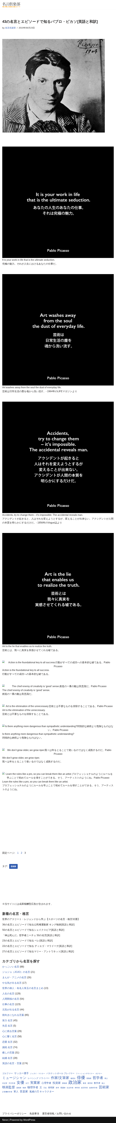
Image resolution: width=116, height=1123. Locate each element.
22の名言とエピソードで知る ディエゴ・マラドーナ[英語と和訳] (37, 946)
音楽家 (24, 1091)
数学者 (97, 1083)
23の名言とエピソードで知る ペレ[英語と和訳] (27, 940)
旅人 (103, 1083)
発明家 (51, 1087)
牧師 (24, 1088)
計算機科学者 (7, 1092)
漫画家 (18, 1088)
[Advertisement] (58, 821)
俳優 (81, 1078)
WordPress (29, 1120)
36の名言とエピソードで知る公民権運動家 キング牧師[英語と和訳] (38, 924)
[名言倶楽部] (11, 5)
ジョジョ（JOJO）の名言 (16, 972)
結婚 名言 (7, 1058)
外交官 (4, 1083)
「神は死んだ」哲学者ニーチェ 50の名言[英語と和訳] (31, 935)
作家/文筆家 (60, 1078)
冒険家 (88, 1078)
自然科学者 (93, 1088)
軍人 (16, 1091)
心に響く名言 (9, 1036)
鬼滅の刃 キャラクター (41, 1091)
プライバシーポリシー (14, 1113)
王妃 (45, 1088)
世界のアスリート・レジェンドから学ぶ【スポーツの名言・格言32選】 (41, 919)
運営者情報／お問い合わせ (56, 1113)
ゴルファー (7, 1073)
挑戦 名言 (7, 1047)
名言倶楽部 (10, 28)
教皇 (84, 1083)
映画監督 (8, 1087)
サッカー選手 (21, 1073)
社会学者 (70, 1088)
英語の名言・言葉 (12, 1063)
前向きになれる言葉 (13, 1015)
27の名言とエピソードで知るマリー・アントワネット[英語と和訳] (38, 951)
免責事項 (34, 1113)
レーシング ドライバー (39, 1078)
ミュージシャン (14, 1078)
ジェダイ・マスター (37, 1073)
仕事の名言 (8, 1004)
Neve (5, 1120)
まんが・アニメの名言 (14, 977)
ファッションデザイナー (85, 1073)
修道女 (73, 1078)
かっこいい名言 (10, 966)
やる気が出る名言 (12, 983)
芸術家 (13, 866)
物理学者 (32, 1087)
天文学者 (12, 1083)
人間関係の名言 (10, 999)
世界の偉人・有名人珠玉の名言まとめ (22, 988)
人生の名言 (8, 993)
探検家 (64, 1083)
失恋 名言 (7, 1025)
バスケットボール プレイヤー (60, 1073)
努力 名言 (7, 1020)
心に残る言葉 (9, 1031)
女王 (27, 1083)
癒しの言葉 (8, 1052)
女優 (20, 1083)
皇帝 (57, 1088)
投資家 (57, 1082)
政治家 (75, 1082)
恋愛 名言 (7, 1042)
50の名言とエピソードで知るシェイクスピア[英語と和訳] (33, 930)
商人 (106, 1078)
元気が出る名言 (10, 1009)
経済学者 (84, 1088)
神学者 (77, 1088)
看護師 (62, 1088)
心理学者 (46, 1083)
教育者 (90, 1083)
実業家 (35, 1083)
